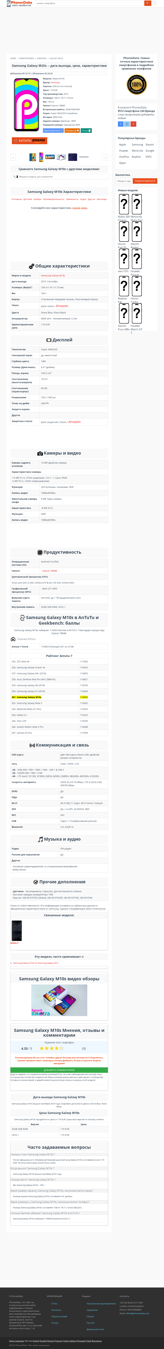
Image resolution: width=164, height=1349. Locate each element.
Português (81, 1341)
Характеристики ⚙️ (53, 130)
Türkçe (66, 1341)
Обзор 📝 (86, 130)
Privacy (54, 1322)
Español (43, 1341)
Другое (91, 199)
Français (59, 1341)
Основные (17, 199)
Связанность (72, 199)
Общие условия (59, 1316)
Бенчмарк (102, 199)
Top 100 (90, 1322)
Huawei (123, 150)
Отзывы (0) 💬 (72, 130)
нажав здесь (79, 207)
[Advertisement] (82, 31)
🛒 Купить (23, 140)
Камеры (37, 199)
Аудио (83, 199)
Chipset (90, 1316)
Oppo (122, 163)
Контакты (56, 1310)
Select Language (16, 1341)
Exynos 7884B (49, 570)
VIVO (148, 156)
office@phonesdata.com (137, 1313)
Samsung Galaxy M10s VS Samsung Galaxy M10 (35, 963)
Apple (122, 144)
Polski (88, 1341)
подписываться (145, 180)
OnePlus (124, 156)
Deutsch (51, 1341)
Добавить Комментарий (59, 1070)
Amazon (62, 306)
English (36, 1341)
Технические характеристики (101, 1303)
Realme (136, 156)
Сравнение (92, 1310)
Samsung (55, 82)
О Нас (54, 1303)
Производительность (53, 199)
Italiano (73, 1341)
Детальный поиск (95, 1329)
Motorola (137, 150)
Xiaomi (150, 144)
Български (97, 1341)
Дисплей (27, 199)
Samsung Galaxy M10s (53, 275)
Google (150, 150)
